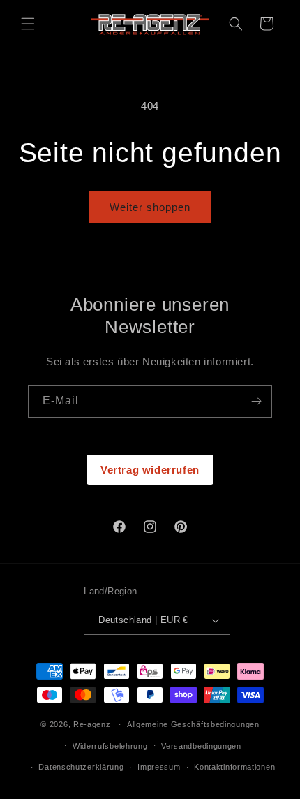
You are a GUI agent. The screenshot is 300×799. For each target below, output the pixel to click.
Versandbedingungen (201, 746)
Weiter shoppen (150, 207)
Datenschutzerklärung (80, 767)
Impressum (158, 767)
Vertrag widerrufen (150, 470)
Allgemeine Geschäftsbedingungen (193, 724)
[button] (28, 23)
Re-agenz (92, 724)
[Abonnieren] (256, 401)
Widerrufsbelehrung (110, 746)
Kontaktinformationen (234, 767)
